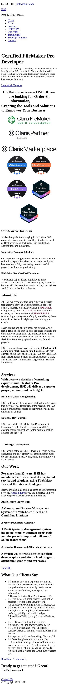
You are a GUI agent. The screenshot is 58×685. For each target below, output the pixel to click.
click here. (39, 101)
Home (11, 20)
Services (12, 26)
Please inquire (17, 492)
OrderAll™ (13, 29)
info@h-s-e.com (25, 4)
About (11, 23)
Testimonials (14, 34)
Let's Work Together (11, 85)
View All (5, 568)
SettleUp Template (17, 37)
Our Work (13, 31)
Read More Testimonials (13, 659)
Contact (12, 40)
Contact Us (7, 679)
